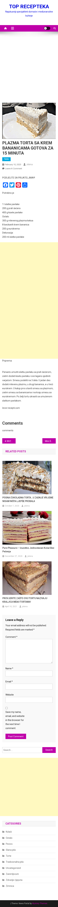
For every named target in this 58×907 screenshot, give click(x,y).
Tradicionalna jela (15, 862)
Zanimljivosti (12, 874)
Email (9, 681)
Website (9, 694)
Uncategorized (13, 868)
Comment (11, 637)
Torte (6, 159)
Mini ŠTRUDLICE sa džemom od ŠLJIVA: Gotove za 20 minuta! (50, 441)
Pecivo (9, 844)
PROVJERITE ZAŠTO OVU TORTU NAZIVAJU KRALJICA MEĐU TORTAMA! (24, 600)
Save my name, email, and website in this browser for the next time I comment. (14, 720)
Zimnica (10, 886)
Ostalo (9, 838)
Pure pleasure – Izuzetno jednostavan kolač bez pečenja (28, 550)
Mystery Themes (39, 903)
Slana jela (11, 850)
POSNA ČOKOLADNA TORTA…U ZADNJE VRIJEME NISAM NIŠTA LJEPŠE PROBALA (27, 499)
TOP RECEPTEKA (29, 6)
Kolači (9, 831)
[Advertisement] (29, 69)
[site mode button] (47, 28)
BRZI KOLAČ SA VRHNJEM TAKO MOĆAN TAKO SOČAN (11, 441)
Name (9, 668)
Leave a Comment (13, 168)
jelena (29, 164)
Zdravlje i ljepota (14, 880)
